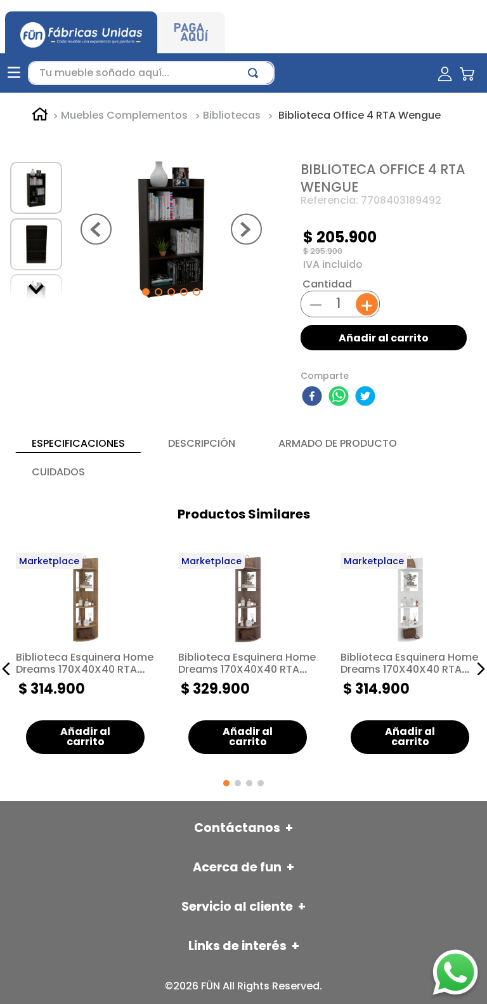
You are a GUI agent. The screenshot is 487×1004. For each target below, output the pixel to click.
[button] (6, 669)
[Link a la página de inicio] (40, 116)
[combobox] (151, 73)
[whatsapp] (340, 397)
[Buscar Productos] (255, 73)
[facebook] (314, 397)
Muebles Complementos (124, 115)
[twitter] (367, 397)
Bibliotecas (232, 115)
